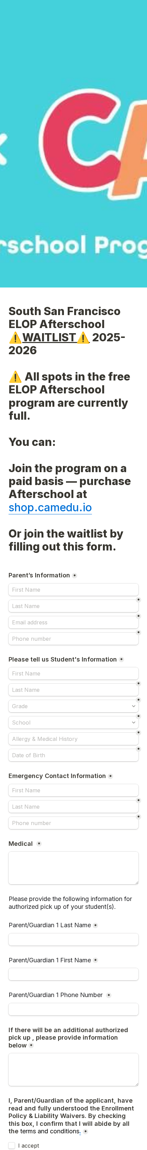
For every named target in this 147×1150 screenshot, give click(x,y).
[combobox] (73, 639)
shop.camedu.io (50, 507)
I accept (28, 1146)
